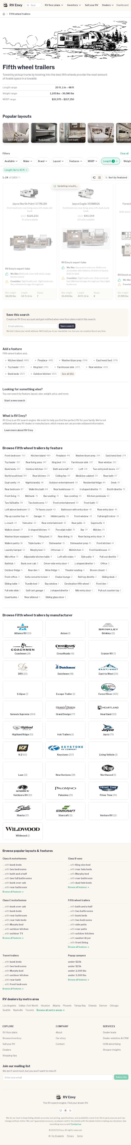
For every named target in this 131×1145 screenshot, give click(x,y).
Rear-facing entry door (91, 536)
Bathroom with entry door (76, 509)
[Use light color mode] (65, 1110)
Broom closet (98, 570)
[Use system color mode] (60, 1110)
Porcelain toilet (65, 529)
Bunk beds (12, 469)
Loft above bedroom (17, 509)
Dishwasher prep (80, 543)
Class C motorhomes (14, 900)
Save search (67, 326)
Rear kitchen (41, 475)
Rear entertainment (54, 523)
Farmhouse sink (82, 462)
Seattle (7, 1010)
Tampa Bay (80, 1005)
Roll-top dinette (87, 577)
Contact (60, 1044)
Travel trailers (11, 955)
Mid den (99, 529)
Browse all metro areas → (51, 1010)
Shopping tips (10, 1055)
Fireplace (63, 455)
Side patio (87, 556)
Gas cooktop (72, 496)
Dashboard (122, 5)
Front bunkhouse (99, 550)
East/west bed (116, 455)
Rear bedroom (14, 489)
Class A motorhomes (15, 858)
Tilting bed (45, 536)
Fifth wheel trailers (79, 900)
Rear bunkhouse (63, 489)
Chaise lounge (63, 577)
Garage (39, 516)
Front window (83, 516)
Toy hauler (12, 462)
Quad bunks (12, 597)
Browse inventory (12, 1038)
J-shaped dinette (60, 590)
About (59, 1032)
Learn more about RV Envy (18, 430)
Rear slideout (32, 597)
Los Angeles (9, 1005)
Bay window (52, 583)
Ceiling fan (62, 475)
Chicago (114, 1005)
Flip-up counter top (16, 516)
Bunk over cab (29, 563)
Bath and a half (63, 469)
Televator (29, 523)
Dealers (106, 5)
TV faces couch (45, 509)
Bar (84, 529)
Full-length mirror (108, 516)
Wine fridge (52, 570)
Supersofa (98, 523)
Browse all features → (13, 892)
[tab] (94, 177)
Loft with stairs (66, 556)
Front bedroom (15, 455)
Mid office (12, 556)
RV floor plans (52, 5)
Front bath (91, 502)
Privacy (70, 1136)
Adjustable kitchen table (38, 556)
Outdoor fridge (14, 570)
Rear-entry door (107, 509)
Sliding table (12, 583)
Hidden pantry (60, 516)
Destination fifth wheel (77, 583)
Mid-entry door (84, 590)
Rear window (107, 462)
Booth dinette (116, 489)
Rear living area (36, 462)
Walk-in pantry (14, 543)
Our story (61, 1038)
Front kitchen (105, 543)
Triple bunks (36, 543)
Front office (12, 577)
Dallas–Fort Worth (28, 1005)
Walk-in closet (14, 529)
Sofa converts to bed (37, 577)
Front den (102, 583)
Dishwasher (57, 543)
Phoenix (67, 1005)
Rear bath (110, 475)
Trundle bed (32, 583)
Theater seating (75, 570)
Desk (115, 482)
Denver (103, 1005)
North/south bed (16, 475)
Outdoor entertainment (63, 482)
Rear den (34, 570)
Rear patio (78, 523)
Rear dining (65, 536)
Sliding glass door (56, 597)
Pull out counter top (109, 590)
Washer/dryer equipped (19, 536)
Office (104, 563)
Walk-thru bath (38, 489)
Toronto (29, 1010)
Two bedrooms (38, 502)
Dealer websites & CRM (115, 1038)
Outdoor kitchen (37, 469)
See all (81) (68, 373)
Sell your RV (91, 5)
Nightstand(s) (34, 482)
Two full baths (14, 502)
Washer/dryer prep (88, 455)
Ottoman (57, 550)
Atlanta (56, 1005)
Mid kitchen (76, 550)
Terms (80, 1136)
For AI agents (58, 1136)
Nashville (18, 1010)
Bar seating (51, 496)
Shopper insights (112, 1049)
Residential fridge (94, 482)
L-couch (11, 523)
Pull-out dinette (109, 556)
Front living (12, 496)
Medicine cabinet (87, 475)
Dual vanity (12, 482)
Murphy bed (37, 550)
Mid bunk (31, 496)
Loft (83, 469)
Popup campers (77, 955)
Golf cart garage (35, 590)
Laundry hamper (15, 550)
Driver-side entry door (56, 563)
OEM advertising (112, 1044)
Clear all (124, 153)
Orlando (92, 1005)
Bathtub (10, 563)
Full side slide (12, 590)
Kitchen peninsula (98, 496)
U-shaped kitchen (39, 529)
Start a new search (14, 400)
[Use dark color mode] (70, 1110)
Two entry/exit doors (106, 469)
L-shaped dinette (85, 563)
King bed (59, 462)
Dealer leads (109, 1032)
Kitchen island (40, 455)
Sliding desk (109, 577)
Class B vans (75, 858)
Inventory (72, 5)
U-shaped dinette (90, 489)
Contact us (76, 1124)
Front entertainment (65, 502)
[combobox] (33, 5)
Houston (45, 1005)
